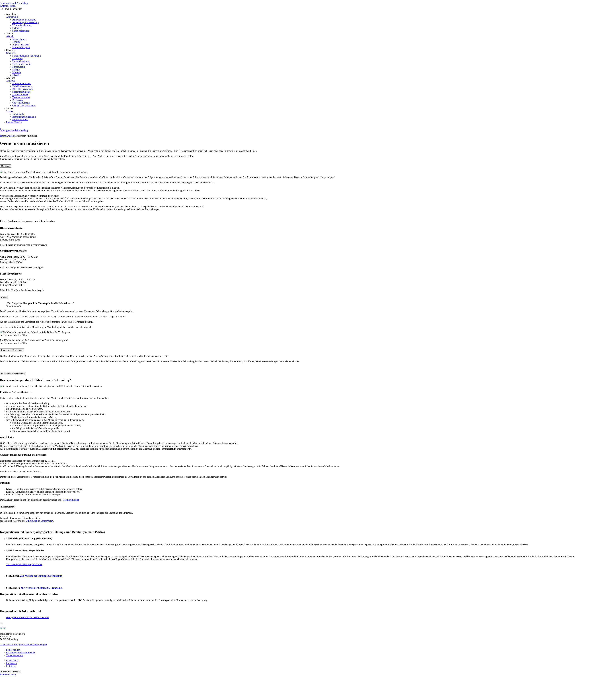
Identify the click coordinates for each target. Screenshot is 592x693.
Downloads (18, 114)
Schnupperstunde (8, 3)
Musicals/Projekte (21, 47)
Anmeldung (22, 3)
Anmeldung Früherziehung (25, 22)
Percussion (17, 100)
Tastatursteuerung (14, 655)
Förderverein (18, 66)
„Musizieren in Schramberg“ (39, 521)
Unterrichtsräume (20, 61)
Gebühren (17, 28)
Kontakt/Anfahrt (20, 119)
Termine (16, 42)
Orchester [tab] (5, 166)
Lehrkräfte (17, 58)
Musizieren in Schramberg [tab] (13, 374)
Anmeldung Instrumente (24, 19)
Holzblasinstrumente (22, 86)
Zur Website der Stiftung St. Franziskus (41, 576)
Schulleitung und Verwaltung (26, 55)
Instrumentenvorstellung (24, 116)
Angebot (10, 80)
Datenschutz (12, 660)
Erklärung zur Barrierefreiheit (20, 652)
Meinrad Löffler (71, 499)
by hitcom (11, 666)
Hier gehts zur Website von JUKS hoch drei (27, 617)
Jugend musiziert (20, 44)
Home (3, 136)
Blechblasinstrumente (22, 89)
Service (9, 111)
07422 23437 (6, 644)
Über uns (10, 53)
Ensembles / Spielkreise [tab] (12, 350)
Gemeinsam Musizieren (23, 105)
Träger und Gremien (22, 64)
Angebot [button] (10, 78)
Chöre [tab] (3, 297)
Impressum (11, 663)
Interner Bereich (14, 122)
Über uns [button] (10, 50)
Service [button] (9, 108)
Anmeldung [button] (12, 14)
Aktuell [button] (9, 33)
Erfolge (16, 69)
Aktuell (9, 36)
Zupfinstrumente (20, 94)
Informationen (19, 39)
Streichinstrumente (21, 91)
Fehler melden (13, 649)
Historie (16, 75)
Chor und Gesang (21, 103)
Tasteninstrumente (21, 97)
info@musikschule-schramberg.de (30, 644)
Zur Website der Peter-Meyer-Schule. (24, 564)
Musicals (16, 72)
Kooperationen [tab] (7, 507)
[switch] (2, 9)
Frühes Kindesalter (21, 83)
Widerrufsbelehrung (22, 25)
